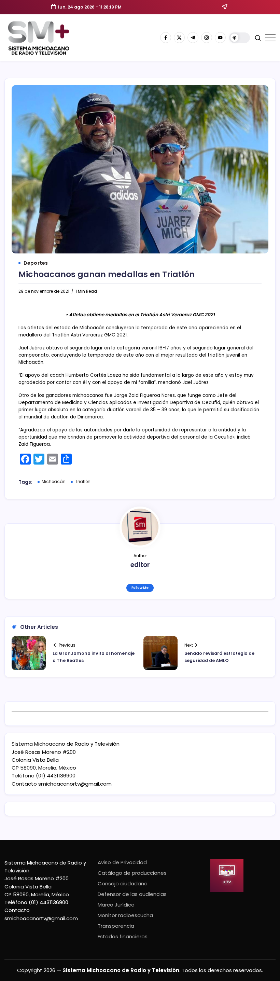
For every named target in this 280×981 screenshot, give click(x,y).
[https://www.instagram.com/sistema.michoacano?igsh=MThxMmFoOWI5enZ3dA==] (206, 37)
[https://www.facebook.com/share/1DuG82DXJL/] (165, 37)
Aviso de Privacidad (122, 862)
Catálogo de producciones (132, 872)
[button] (239, 37)
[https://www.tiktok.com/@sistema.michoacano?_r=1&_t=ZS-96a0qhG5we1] (192, 37)
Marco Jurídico (116, 904)
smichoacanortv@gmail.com (75, 783)
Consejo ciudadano (123, 883)
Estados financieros (123, 936)
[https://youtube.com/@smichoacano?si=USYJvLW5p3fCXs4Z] (220, 37)
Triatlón (82, 481)
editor (140, 564)
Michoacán (54, 481)
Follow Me (140, 587)
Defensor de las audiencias (132, 894)
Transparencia (116, 925)
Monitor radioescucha (125, 915)
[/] (179, 37)
